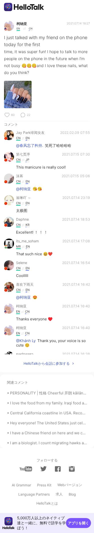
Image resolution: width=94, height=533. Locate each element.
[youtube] (26, 468)
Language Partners (34, 494)
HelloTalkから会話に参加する (47, 363)
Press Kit (44, 485)
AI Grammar (21, 485)
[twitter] (43, 468)
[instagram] (72, 469)
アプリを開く (78, 523)
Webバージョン (69, 485)
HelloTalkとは (47, 503)
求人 (59, 494)
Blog (72, 494)
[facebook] (58, 469)
